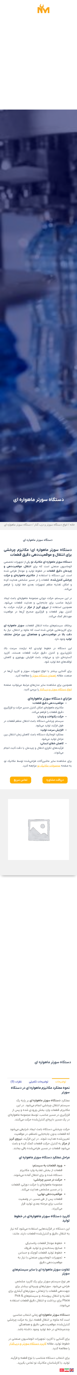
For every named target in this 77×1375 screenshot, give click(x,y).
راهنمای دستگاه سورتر (44, 675)
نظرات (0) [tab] (16, 1082)
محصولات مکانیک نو (48, 766)
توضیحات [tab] (60, 1082)
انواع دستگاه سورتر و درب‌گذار (55, 689)
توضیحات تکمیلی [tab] (38, 1082)
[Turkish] (62, 1370)
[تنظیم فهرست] (7, 9)
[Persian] (66, 1370)
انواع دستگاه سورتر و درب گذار (50, 525)
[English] (71, 1370)
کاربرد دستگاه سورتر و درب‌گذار (27, 1344)
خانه (72, 525)
